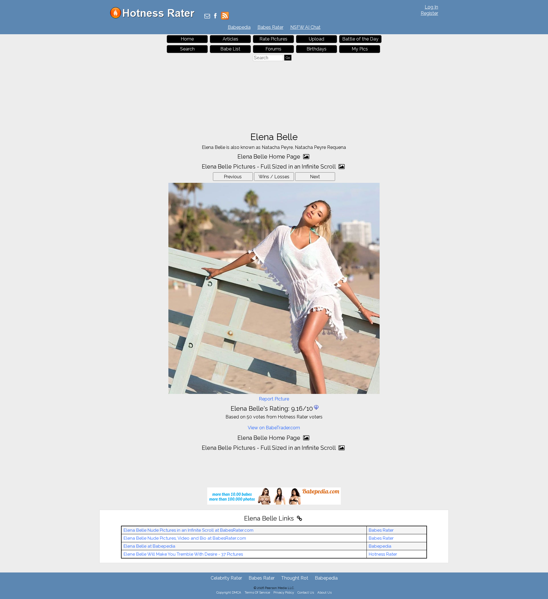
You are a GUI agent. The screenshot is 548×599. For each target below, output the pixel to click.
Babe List (230, 49)
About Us (324, 592)
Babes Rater (270, 27)
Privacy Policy (283, 592)
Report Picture (274, 399)
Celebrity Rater (226, 578)
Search (187, 49)
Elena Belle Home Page (269, 156)
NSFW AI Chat (305, 27)
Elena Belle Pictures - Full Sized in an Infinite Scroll (269, 166)
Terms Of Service (257, 592)
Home (187, 39)
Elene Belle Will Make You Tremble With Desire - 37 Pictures (183, 554)
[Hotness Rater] (154, 17)
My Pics (360, 49)
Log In (431, 7)
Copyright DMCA (228, 592)
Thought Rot (294, 578)
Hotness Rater (383, 554)
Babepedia (239, 27)
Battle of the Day (360, 39)
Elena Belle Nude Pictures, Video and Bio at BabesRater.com (185, 538)
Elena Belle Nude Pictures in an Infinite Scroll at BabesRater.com (188, 530)
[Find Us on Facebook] (215, 16)
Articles (230, 39)
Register (429, 13)
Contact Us (305, 592)
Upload (316, 39)
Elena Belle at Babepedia (149, 546)
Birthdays (317, 49)
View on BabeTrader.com (274, 427)
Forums (273, 49)
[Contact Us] (207, 16)
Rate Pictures (273, 39)
